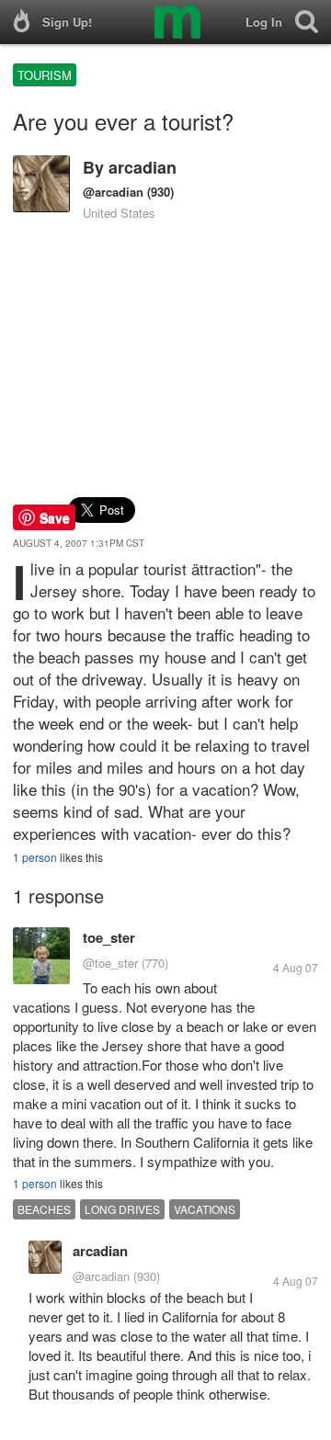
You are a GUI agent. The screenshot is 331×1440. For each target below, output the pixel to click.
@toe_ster (110, 962)
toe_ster (109, 937)
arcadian (142, 167)
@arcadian (113, 191)
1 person (35, 857)
